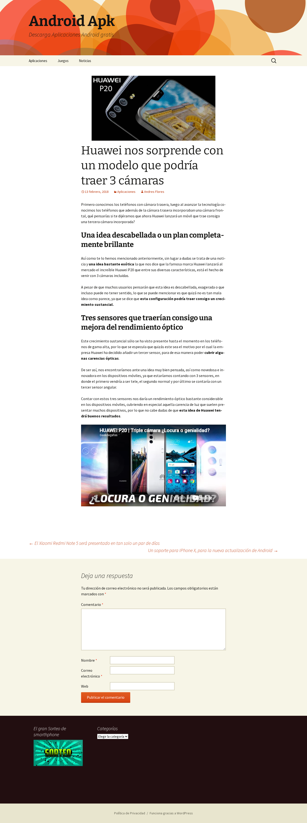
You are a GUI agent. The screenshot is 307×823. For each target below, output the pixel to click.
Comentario (92, 604)
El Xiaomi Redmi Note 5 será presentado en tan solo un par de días (94, 543)
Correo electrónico (91, 673)
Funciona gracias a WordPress (171, 813)
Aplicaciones (38, 60)
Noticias (85, 60)
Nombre (89, 660)
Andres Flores (154, 191)
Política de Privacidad (129, 813)
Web (84, 686)
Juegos (63, 60)
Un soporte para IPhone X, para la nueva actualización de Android (213, 550)
